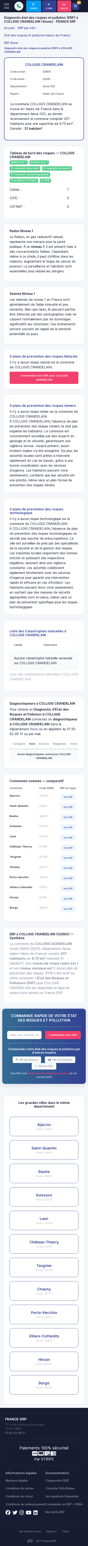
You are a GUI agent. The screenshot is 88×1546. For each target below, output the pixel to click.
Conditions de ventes (20, 1488)
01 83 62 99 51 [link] (15, 1433)
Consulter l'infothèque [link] (60, 1488)
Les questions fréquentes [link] (62, 1496)
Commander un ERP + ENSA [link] (63, 1504)
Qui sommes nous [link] (30, 1531)
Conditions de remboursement (25, 1504)
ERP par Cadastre (62, 1059)
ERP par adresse (28, 1059)
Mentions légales (17, 1480)
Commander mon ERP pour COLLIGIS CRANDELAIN (44, 377)
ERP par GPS (45, 1066)
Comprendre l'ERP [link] (57, 1480)
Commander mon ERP (63, 1034)
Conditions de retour (19, 1496)
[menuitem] (10, 28)
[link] (33, 6)
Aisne (34, 729)
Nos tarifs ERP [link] (54, 1512)
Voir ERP (68, 797)
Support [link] (51, 1531)
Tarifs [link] (65, 1531)
